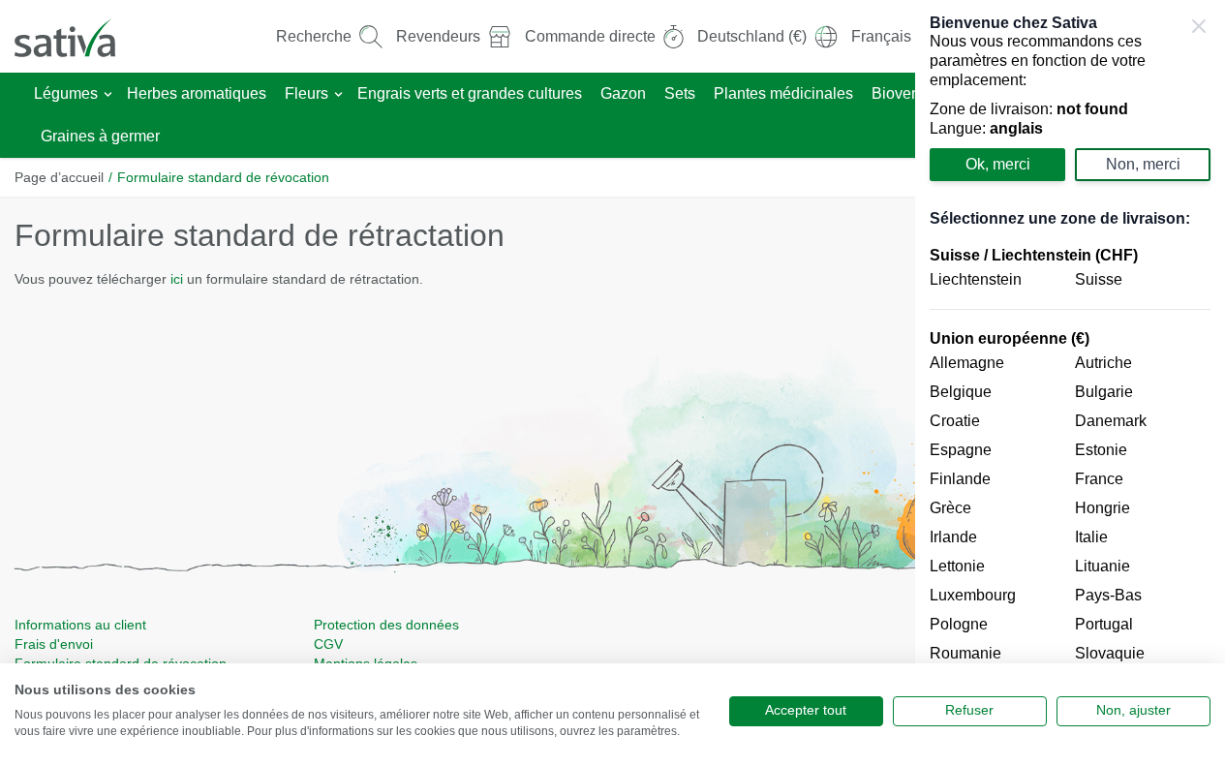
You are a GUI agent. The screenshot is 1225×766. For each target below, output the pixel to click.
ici (178, 279)
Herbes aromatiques (196, 93)
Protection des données (386, 624)
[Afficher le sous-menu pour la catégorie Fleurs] (338, 94)
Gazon (623, 93)
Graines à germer (100, 136)
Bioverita (902, 93)
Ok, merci (997, 164)
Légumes (66, 93)
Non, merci (1143, 164)
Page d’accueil (59, 177)
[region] (1070, 383)
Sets (679, 93)
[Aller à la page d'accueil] (77, 36)
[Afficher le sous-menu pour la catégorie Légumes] (108, 94)
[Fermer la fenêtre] (1199, 26)
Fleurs (306, 93)
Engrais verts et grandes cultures (469, 93)
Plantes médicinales (783, 93)
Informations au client (80, 624)
